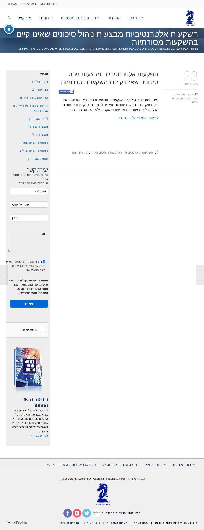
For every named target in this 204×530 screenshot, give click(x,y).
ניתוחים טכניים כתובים (34, 142)
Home (194, 48)
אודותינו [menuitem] (46, 18)
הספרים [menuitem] (114, 18)
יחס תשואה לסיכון (111, 152)
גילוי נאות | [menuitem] (92, 523)
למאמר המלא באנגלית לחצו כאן (138, 117)
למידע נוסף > (39, 435)
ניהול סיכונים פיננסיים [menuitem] (80, 18)
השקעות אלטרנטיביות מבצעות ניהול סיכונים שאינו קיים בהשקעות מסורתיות (153, 48)
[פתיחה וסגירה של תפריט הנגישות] (9, 29)
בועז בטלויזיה (39, 82)
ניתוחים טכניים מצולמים (32, 150)
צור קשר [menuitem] (24, 18)
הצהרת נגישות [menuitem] (69, 523)
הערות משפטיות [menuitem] (117, 523)
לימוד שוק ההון (38, 118)
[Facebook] (66, 92)
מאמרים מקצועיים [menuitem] (109, 465)
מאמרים (12, 4)
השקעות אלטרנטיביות (105, 48)
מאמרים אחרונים (189, 98)
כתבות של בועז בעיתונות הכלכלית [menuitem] (77, 465)
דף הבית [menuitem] (135, 18)
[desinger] (16, 523)
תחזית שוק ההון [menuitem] (131, 465)
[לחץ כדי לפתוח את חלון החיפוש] (9, 18)
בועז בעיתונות (28, 4)
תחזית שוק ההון (48, 4)
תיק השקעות (80, 152)
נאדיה (94, 152)
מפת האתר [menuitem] (141, 523)
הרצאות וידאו (39, 90)
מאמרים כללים (39, 134)
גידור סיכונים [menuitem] (176, 465)
